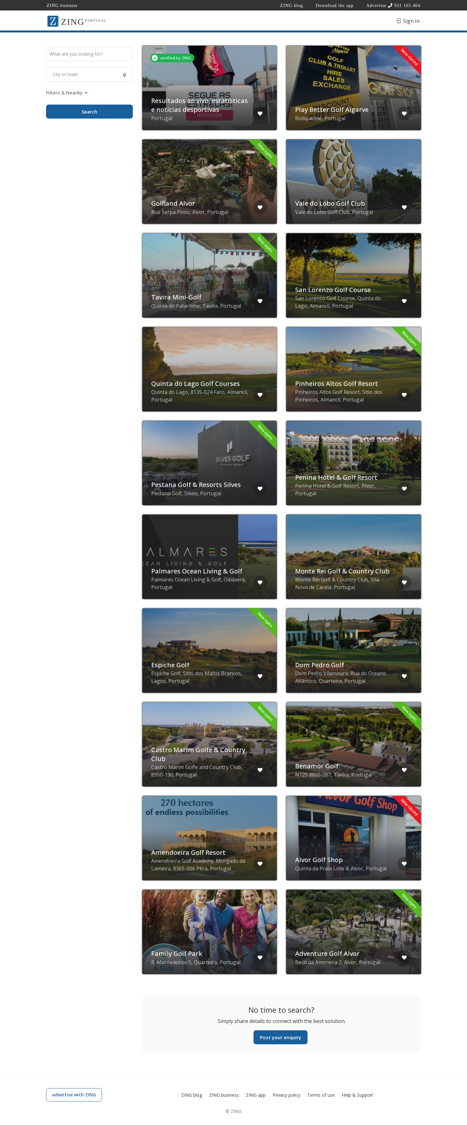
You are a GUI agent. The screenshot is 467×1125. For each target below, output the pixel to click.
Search (89, 111)
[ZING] (53, 20)
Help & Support (357, 1095)
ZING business (62, 5)
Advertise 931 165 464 (393, 5)
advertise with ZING (74, 1095)
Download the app (335, 5)
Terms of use (321, 1095)
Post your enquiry (280, 1037)
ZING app (256, 1095)
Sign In (411, 20)
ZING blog (291, 5)
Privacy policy (286, 1095)
